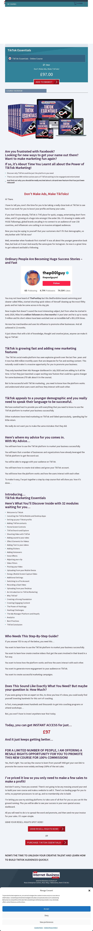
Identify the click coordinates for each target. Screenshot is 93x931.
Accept (46, 909)
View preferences (46, 922)
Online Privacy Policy (51, 928)
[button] (89, 890)
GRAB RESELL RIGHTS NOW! (44, 828)
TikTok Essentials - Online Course (27, 59)
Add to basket (44, 81)
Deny (47, 915)
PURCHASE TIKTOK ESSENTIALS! (44, 842)
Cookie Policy (38, 928)
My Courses (12, 4)
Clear (48, 65)
